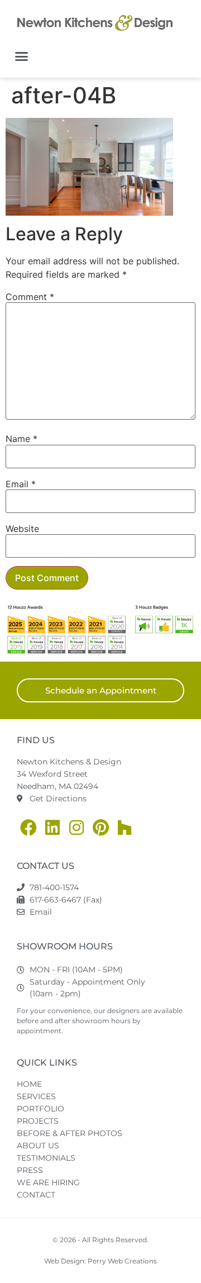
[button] (21, 56)
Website (22, 528)
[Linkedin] (52, 827)
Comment (30, 296)
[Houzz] (124, 827)
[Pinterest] (100, 827)
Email (21, 483)
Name (21, 438)
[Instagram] (76, 827)
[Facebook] (28, 827)
